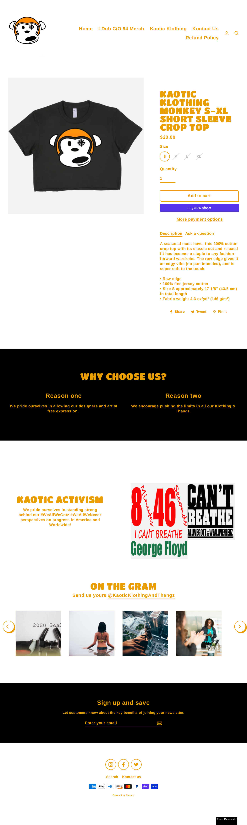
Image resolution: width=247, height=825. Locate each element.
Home (86, 28)
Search (112, 777)
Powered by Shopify (124, 795)
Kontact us (131, 777)
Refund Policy (202, 37)
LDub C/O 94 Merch (121, 28)
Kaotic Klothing (168, 28)
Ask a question (199, 233)
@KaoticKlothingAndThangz (141, 595)
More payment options (200, 219)
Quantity (168, 169)
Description (171, 233)
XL (199, 156)
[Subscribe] (159, 723)
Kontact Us (205, 28)
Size (164, 146)
